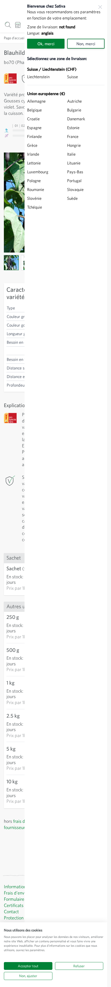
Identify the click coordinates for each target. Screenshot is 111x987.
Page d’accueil (14, 38)
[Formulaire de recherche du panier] (8, 25)
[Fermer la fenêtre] (100, 7)
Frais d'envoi (16, 893)
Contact (11, 911)
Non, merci (85, 43)
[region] (66, 493)
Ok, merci (45, 43)
